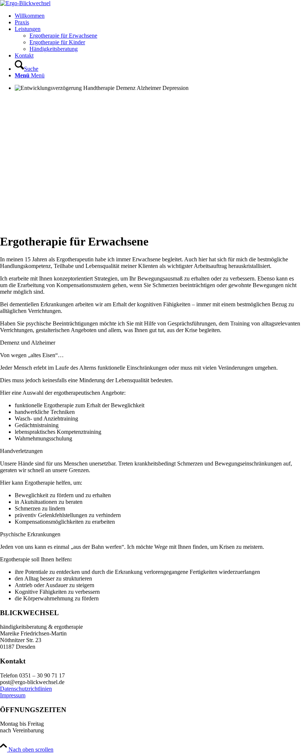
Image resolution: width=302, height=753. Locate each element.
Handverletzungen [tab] (21, 451)
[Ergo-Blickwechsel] (25, 3)
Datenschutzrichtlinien (26, 689)
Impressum (12, 695)
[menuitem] (158, 16)
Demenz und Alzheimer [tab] (27, 342)
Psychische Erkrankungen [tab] (30, 534)
